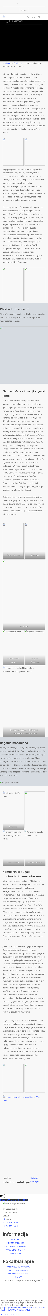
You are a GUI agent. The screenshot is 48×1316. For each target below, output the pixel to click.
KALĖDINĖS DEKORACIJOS (18, 1267)
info (4, 1219)
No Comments (16, 21)
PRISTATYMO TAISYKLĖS (15, 1246)
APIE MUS (15, 1239)
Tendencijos (18, 63)
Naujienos (7, 63)
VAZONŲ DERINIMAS (18, 1270)
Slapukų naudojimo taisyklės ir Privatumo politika (23, 1307)
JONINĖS (18, 1277)
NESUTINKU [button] (15, 1314)
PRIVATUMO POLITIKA (15, 1250)
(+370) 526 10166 (10, 1222)
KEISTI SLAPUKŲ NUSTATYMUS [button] (15, 1309)
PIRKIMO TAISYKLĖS (15, 1243)
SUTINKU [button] (5, 1314)
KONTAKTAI (15, 1253)
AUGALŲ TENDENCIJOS (18, 1273)
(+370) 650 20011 (10, 1226)
